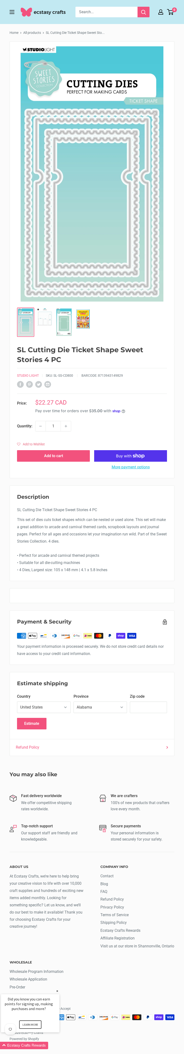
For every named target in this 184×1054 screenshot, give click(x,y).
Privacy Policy (112, 907)
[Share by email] (47, 384)
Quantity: (24, 426)
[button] (31, 444)
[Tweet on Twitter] (38, 384)
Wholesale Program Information (36, 971)
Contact (107, 876)
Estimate (31, 723)
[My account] (160, 12)
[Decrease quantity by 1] (40, 426)
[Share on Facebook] (20, 384)
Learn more (30, 1024)
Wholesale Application (28, 979)
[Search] (144, 12)
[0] (170, 12)
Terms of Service (114, 915)
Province (81, 696)
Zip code (137, 696)
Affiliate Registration (117, 938)
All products (32, 33)
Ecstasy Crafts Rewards (120, 930)
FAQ (103, 891)
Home (14, 33)
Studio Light (28, 375)
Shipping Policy (113, 922)
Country (23, 696)
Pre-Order (17, 987)
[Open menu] (12, 12)
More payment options (131, 467)
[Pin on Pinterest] (29, 384)
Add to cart (53, 456)
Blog (104, 884)
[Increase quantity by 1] (66, 426)
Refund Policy (27, 747)
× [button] (57, 991)
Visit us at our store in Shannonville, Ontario (137, 946)
